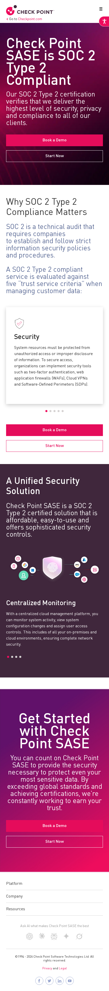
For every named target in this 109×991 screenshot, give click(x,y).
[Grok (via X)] (79, 938)
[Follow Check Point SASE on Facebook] (39, 981)
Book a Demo (55, 140)
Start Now (54, 156)
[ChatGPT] (29, 938)
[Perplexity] (54, 939)
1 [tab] (46, 411)
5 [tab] (63, 411)
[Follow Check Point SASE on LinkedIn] (60, 981)
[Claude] (42, 938)
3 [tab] (54, 411)
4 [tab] (59, 411)
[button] (100, 10)
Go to (25, 19)
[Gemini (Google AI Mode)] (66, 938)
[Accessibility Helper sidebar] (104, 21)
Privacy (47, 968)
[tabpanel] (54, 352)
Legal (63, 968)
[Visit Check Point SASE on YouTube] (70, 981)
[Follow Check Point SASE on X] (49, 981)
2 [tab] (50, 411)
